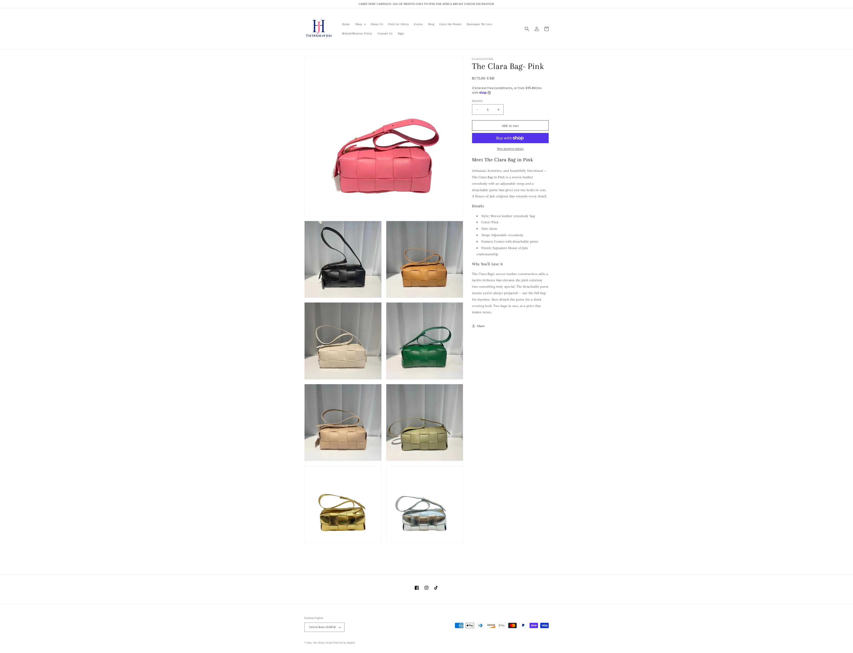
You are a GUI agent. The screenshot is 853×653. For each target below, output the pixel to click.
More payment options (510, 148)
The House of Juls (323, 642)
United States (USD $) (322, 627)
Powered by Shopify (344, 642)
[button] (360, 24)
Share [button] (481, 325)
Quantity (477, 100)
